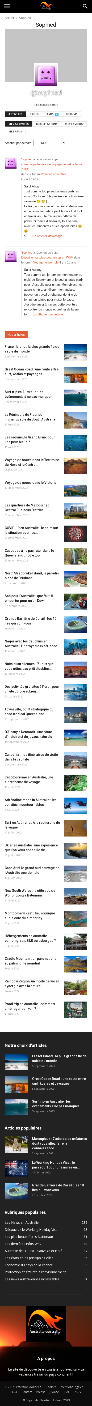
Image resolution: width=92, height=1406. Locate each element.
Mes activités (18, 124)
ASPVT (79, 1392)
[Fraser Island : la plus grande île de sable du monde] (75, 352)
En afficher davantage (47, 236)
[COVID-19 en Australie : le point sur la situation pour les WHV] (75, 534)
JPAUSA (54, 1392)
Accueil (10, 18)
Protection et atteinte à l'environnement (35, 1272)
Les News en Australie (22, 1222)
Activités (15, 114)
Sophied (26, 159)
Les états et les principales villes (29, 1258)
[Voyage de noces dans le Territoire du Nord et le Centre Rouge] (75, 466)
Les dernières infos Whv (23, 1243)
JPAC (67, 1392)
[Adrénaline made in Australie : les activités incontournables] (75, 806)
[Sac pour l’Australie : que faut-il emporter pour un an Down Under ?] (75, 602)
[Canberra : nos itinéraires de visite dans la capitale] (75, 760)
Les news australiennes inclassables (32, 1279)
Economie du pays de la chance (29, 1265)
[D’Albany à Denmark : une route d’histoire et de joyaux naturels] (75, 738)
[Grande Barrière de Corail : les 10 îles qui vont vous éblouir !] (75, 624)
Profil (34, 114)
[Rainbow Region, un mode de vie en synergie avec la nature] (75, 987)
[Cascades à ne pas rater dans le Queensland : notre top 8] (75, 556)
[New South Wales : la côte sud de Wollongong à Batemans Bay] (75, 896)
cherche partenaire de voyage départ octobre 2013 (51, 166)
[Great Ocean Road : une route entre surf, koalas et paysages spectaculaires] (75, 375)
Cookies (51, 1387)
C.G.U (13, 1392)
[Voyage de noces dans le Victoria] (75, 488)
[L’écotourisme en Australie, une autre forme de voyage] (75, 783)
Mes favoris (74, 124)
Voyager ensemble (53, 174)
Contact (26, 1392)
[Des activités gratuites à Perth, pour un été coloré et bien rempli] (75, 692)
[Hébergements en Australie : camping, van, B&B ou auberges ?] (75, 942)
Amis (51, 114)
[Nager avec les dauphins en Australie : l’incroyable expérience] (75, 647)
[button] (85, 6)
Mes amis (15, 131)
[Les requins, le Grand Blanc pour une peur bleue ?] (75, 443)
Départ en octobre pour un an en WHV (47, 257)
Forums (72, 114)
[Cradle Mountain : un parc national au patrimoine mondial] (75, 964)
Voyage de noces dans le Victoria (31, 482)
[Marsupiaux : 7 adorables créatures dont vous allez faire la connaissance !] (16, 1144)
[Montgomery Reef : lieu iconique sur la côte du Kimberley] (75, 919)
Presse (40, 1392)
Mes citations (47, 124)
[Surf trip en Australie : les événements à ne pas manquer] (75, 398)
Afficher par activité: (18, 143)
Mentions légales (72, 1387)
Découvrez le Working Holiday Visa (31, 1229)
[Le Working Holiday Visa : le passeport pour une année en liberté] (16, 1168)
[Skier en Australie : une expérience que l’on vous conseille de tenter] (75, 851)
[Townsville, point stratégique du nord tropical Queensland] (75, 715)
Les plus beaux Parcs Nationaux (29, 1236)
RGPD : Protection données (23, 1387)
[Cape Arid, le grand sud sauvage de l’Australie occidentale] (75, 874)
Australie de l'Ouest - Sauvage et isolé (33, 1251)
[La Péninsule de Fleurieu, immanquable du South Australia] (75, 420)
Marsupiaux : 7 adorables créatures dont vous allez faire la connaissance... (59, 1143)
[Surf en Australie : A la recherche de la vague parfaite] (75, 828)
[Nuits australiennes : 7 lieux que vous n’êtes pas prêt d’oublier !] (75, 670)
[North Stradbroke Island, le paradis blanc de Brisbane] (75, 579)
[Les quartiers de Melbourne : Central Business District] (75, 511)
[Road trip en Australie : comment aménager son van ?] (75, 1010)
